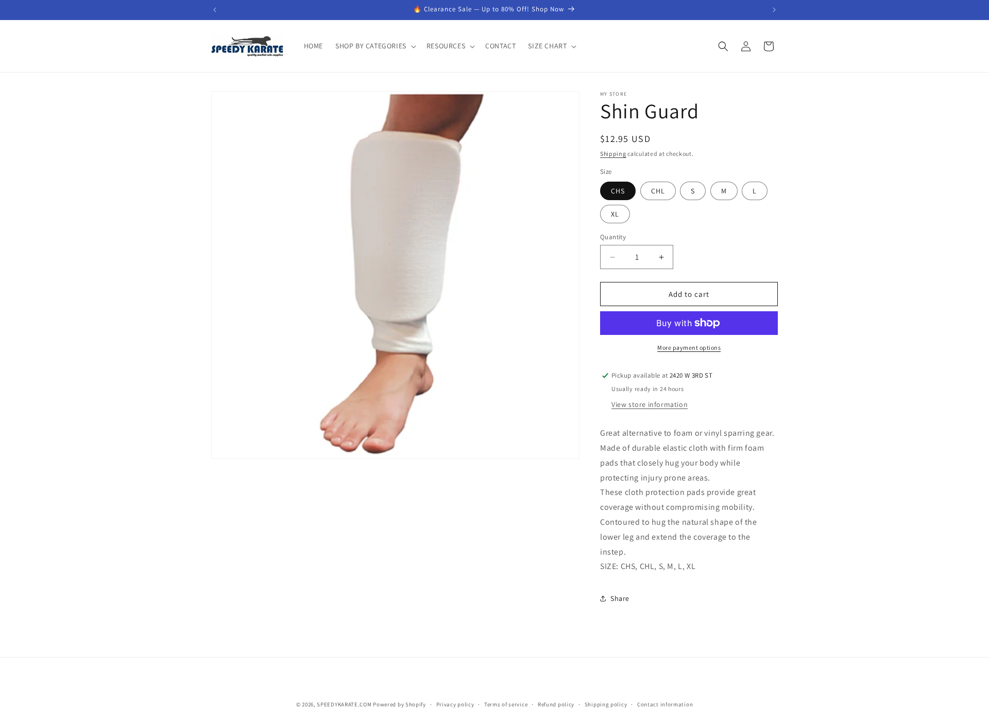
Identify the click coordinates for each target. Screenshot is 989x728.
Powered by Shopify (399, 704)
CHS (618, 191)
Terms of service (505, 703)
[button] (374, 46)
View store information (649, 404)
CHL (658, 191)
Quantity (613, 237)
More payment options (689, 347)
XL (615, 214)
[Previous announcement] (214, 10)
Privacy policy (455, 703)
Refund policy (556, 703)
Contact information (665, 703)
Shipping (613, 153)
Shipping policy (606, 703)
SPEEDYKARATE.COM (344, 704)
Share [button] (619, 598)
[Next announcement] (774, 10)
